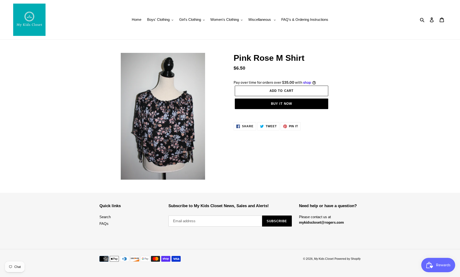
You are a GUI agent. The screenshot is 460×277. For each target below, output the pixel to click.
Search (105, 217)
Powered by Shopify (347, 258)
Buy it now (281, 103)
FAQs (104, 224)
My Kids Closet (324, 258)
